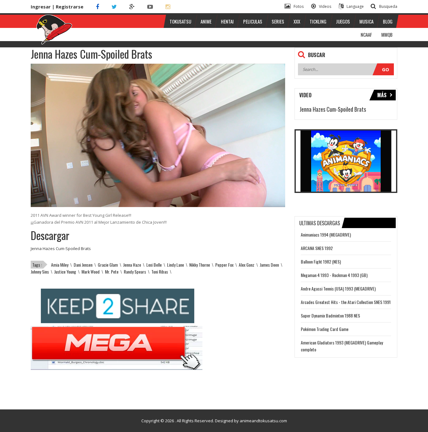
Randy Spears (135, 271)
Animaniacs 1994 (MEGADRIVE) (326, 234)
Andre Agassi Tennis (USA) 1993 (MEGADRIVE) (338, 288)
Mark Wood (90, 271)
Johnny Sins (40, 271)
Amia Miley (59, 264)
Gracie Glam (108, 264)
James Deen (269, 264)
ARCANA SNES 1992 (317, 248)
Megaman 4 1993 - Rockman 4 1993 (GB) (334, 275)
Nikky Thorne (199, 264)
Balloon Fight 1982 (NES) (321, 261)
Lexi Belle (154, 264)
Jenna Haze (132, 264)
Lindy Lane (175, 264)
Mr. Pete (111, 271)
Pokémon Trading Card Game (324, 329)
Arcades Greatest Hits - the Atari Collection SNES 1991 (346, 302)
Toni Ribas (159, 271)
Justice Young (65, 271)
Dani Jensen (83, 264)
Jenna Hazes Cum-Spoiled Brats (61, 248)
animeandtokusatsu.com (263, 421)
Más (382, 95)
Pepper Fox (224, 264)
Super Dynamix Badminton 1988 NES (330, 315)
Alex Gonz (246, 264)
